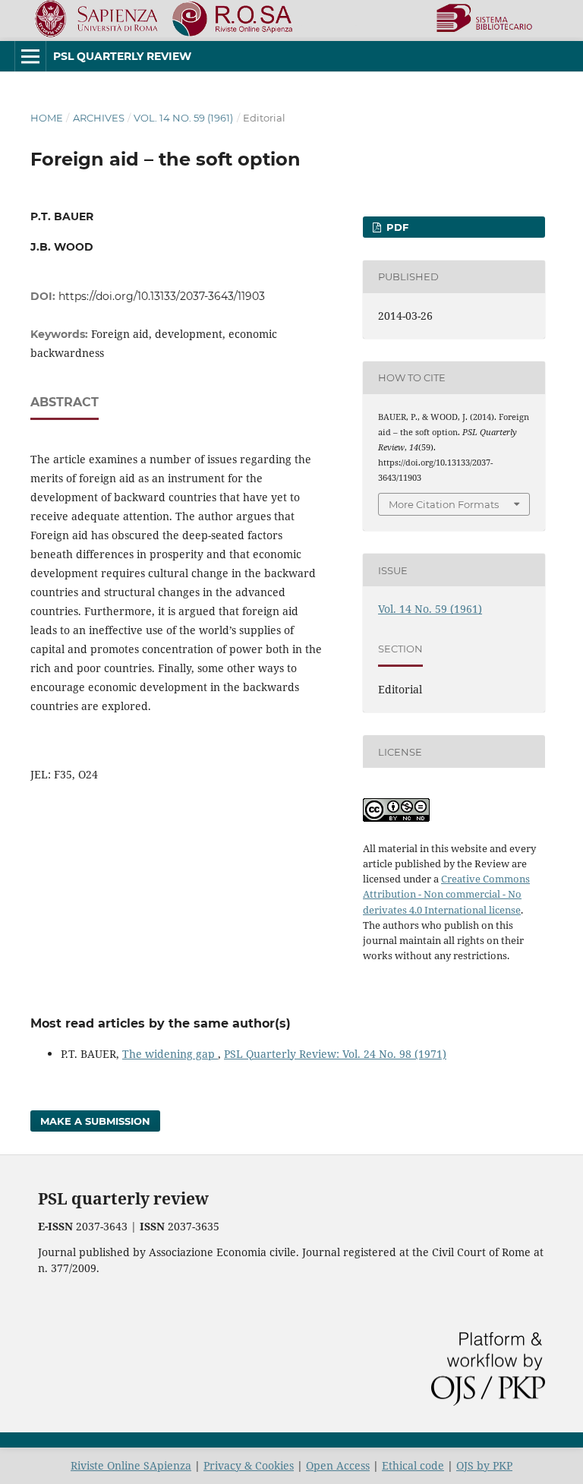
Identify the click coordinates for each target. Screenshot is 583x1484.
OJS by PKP (484, 1465)
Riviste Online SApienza (131, 1465)
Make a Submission (95, 1121)
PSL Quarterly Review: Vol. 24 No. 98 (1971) (335, 1054)
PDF (395, 227)
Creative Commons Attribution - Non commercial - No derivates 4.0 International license (446, 894)
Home (46, 118)
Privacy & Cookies (248, 1465)
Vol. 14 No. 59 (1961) (183, 118)
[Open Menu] (30, 56)
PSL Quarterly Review (122, 56)
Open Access (338, 1465)
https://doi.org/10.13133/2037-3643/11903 (161, 296)
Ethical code (413, 1465)
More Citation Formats (444, 504)
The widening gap (170, 1054)
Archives (98, 118)
